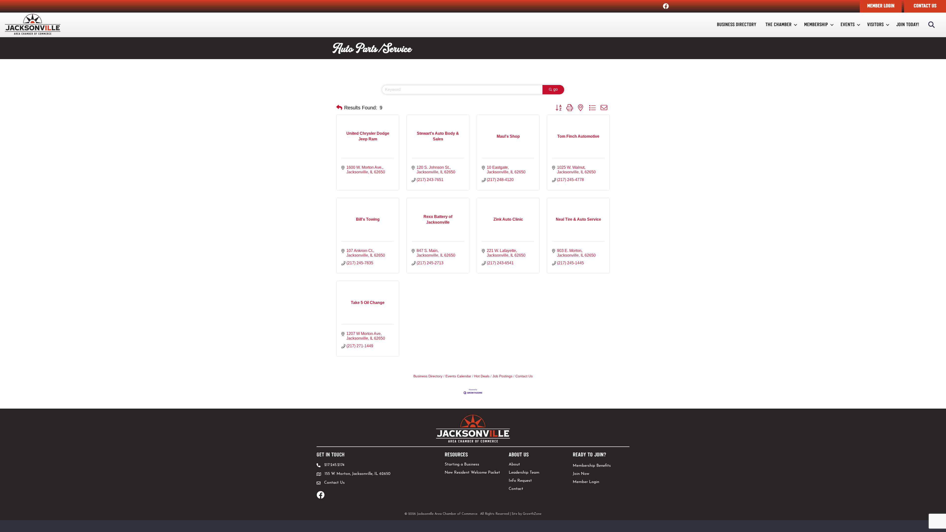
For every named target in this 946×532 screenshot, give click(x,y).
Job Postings (502, 376)
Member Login (586, 482)
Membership (816, 24)
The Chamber (778, 24)
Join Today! (907, 24)
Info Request (520, 481)
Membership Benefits (592, 466)
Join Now (581, 474)
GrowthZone (532, 513)
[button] (881, 6)
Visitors (875, 24)
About (514, 464)
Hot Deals (482, 376)
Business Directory (736, 24)
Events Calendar (458, 376)
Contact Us (524, 376)
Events (848, 24)
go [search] (555, 89)
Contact (516, 489)
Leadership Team (524, 473)
